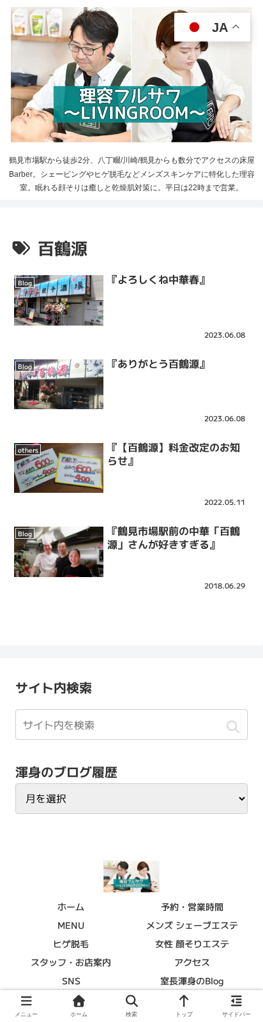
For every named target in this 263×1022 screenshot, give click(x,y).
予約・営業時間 (192, 906)
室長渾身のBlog (192, 980)
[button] (233, 726)
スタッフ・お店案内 (71, 962)
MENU (70, 925)
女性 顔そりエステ (192, 943)
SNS (71, 980)
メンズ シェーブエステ (192, 925)
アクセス (192, 962)
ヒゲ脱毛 (71, 943)
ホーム (70, 906)
